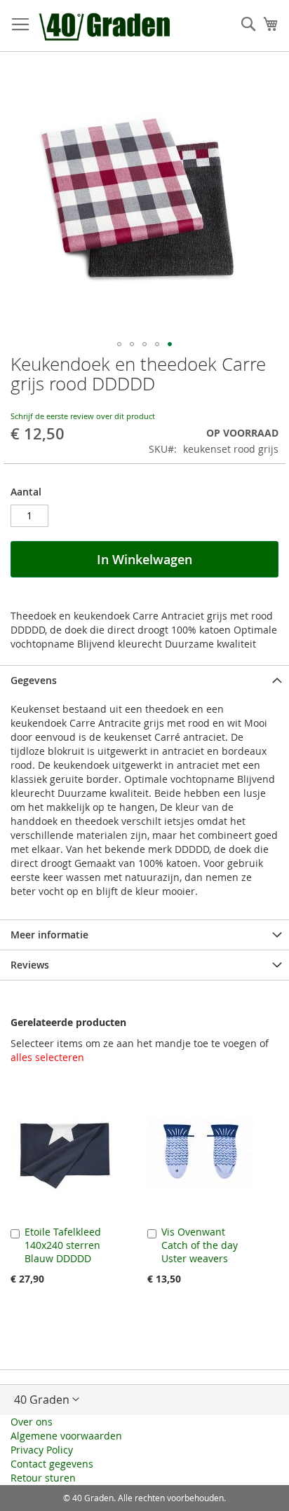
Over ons (32, 1421)
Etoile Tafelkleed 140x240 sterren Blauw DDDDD (63, 1245)
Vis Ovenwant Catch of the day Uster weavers (199, 1245)
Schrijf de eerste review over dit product (83, 416)
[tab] (144, 680)
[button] (119, 344)
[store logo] (106, 26)
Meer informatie (49, 934)
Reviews (30, 964)
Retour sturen (43, 1477)
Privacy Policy (42, 1449)
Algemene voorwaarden (66, 1435)
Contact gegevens (52, 1463)
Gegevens (34, 680)
